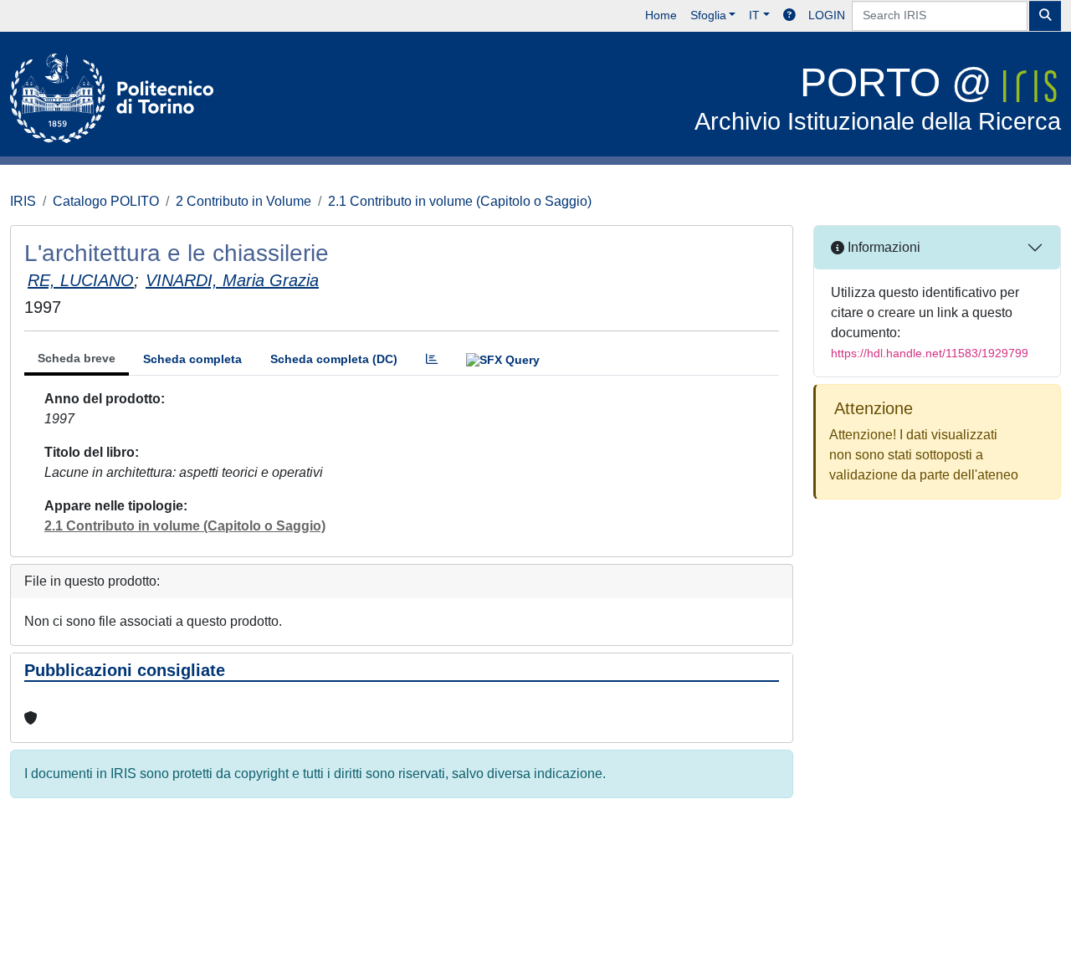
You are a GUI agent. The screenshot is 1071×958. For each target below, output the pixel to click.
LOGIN (826, 15)
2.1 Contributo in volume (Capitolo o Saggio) (460, 201)
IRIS (23, 201)
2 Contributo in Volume (243, 201)
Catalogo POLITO (106, 201)
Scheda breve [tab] (76, 358)
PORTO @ (877, 97)
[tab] (432, 359)
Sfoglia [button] (708, 15)
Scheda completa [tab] (192, 359)
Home (661, 15)
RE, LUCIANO (81, 280)
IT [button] (754, 15)
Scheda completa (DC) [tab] (333, 359)
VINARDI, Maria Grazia (232, 280)
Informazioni (882, 247)
